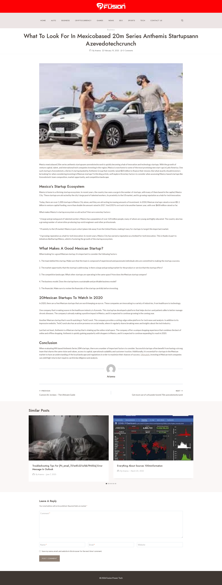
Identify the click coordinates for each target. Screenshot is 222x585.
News (111, 20)
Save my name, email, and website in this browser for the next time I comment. (72, 551)
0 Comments (128, 50)
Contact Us (156, 20)
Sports (131, 20)
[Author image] (90, 50)
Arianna (98, 50)
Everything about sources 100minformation (140, 466)
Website (141, 545)
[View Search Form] (182, 20)
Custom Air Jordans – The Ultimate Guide (57, 393)
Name (43, 545)
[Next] (190, 448)
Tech (142, 20)
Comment (45, 513)
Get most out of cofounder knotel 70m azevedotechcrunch (157, 393)
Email (92, 545)
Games (100, 20)
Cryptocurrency (83, 20)
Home (43, 20)
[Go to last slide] (32, 448)
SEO (121, 20)
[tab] (106, 483)
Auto (53, 20)
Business (66, 20)
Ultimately (145, 354)
